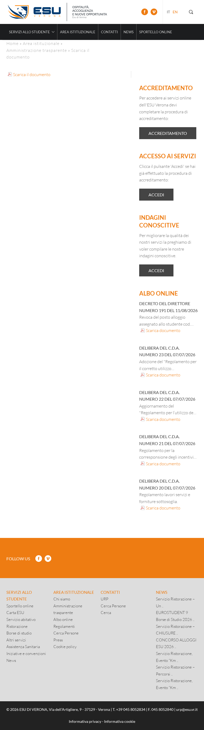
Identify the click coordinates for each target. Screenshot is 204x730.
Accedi (156, 194)
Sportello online (155, 32)
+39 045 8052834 (130, 709)
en (175, 12)
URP (104, 598)
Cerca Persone (66, 633)
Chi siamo (61, 598)
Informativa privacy (85, 721)
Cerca (106, 612)
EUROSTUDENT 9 (172, 612)
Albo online (63, 619)
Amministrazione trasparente (36, 50)
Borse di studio (19, 633)
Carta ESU (15, 612)
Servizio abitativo (21, 619)
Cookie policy (64, 646)
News (129, 32)
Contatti (109, 32)
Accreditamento (167, 133)
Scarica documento (163, 330)
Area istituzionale (77, 32)
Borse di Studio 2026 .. (175, 619)
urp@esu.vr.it (187, 709)
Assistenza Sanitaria (23, 646)
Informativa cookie (119, 721)
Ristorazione (17, 626)
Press (58, 639)
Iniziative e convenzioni (26, 653)
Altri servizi (16, 639)
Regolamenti (64, 626)
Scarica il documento (31, 74)
